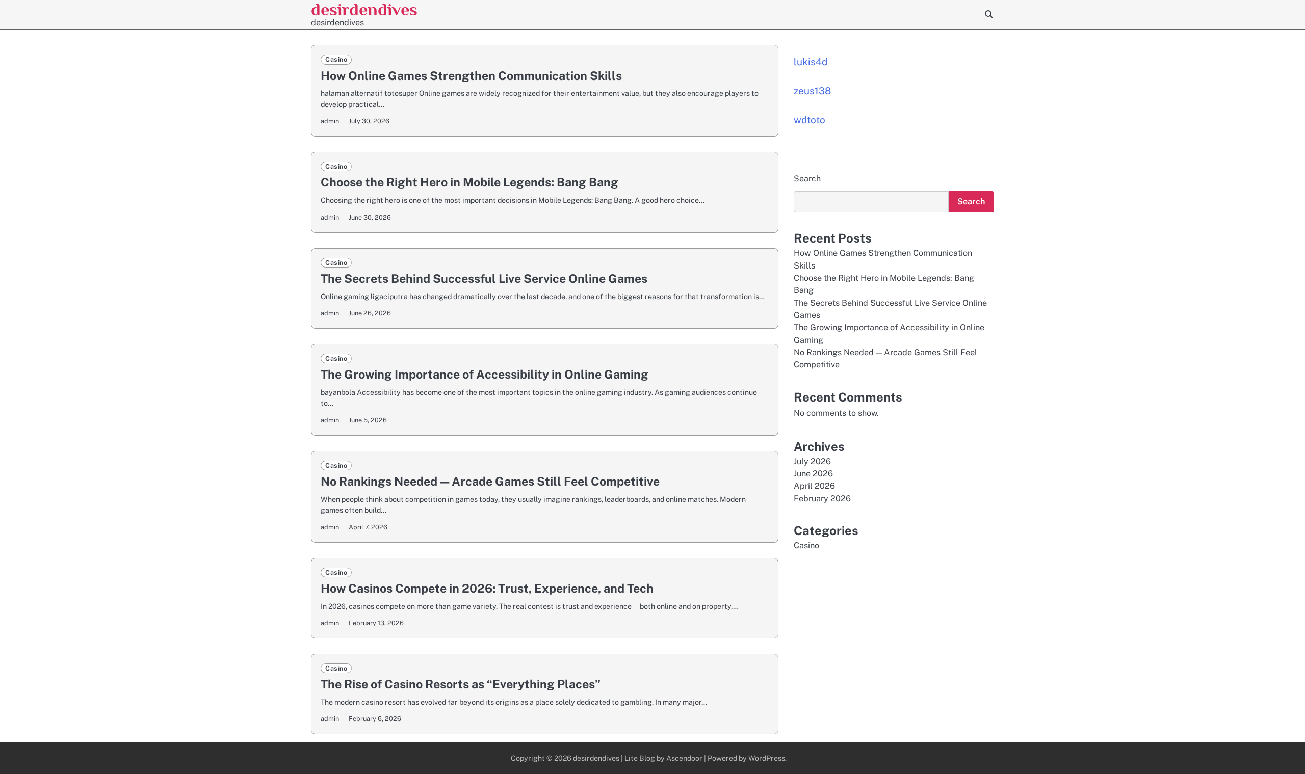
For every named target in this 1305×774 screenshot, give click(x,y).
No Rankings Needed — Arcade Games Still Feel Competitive (490, 481)
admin (330, 121)
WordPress (766, 758)
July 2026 (812, 461)
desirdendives (364, 9)
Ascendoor (684, 758)
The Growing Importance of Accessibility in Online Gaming (484, 374)
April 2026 (814, 486)
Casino (336, 59)
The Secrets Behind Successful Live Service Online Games (484, 278)
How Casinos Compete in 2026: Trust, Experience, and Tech (487, 588)
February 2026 (822, 498)
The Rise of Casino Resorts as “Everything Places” (461, 684)
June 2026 (813, 473)
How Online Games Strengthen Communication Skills (471, 76)
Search (807, 178)
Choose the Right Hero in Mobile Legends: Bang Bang (469, 182)
